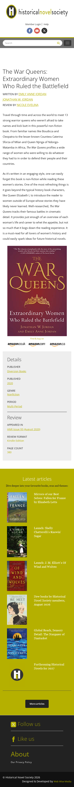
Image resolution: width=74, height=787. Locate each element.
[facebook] (30, 31)
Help (46, 24)
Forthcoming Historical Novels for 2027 (49, 666)
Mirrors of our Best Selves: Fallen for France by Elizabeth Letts (50, 498)
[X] (44, 31)
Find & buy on (37, 338)
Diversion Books (16, 371)
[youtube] (37, 31)
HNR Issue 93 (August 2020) (23, 429)
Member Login (33, 24)
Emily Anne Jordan (32, 94)
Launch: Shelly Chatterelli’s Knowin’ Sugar (47, 532)
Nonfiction (13, 394)
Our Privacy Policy (21, 762)
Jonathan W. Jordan (18, 99)
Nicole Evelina (27, 105)
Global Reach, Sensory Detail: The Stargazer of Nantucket (49, 634)
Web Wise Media (62, 781)
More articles (37, 703)
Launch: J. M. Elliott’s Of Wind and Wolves (50, 564)
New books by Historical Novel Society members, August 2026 (50, 600)
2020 (10, 383)
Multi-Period (14, 406)
